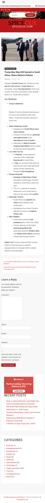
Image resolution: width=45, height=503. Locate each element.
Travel (8, 471)
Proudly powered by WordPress (14, 497)
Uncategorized (11, 474)
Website (4, 342)
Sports (8, 460)
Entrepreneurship (12, 448)
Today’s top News (10, 68)
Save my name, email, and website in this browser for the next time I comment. (11, 357)
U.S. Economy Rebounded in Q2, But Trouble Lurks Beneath (21, 263)
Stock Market (11, 462)
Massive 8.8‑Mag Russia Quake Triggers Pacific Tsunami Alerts (20, 268)
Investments (10, 451)
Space (8, 457)
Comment (5, 295)
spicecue (7, 79)
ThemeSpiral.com (22, 499)
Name (4, 324)
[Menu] (3, 2)
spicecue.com (22, 26)
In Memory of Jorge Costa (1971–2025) (20, 423)
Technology (10, 465)
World (8, 477)
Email (4, 333)
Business (9, 445)
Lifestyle (9, 454)
